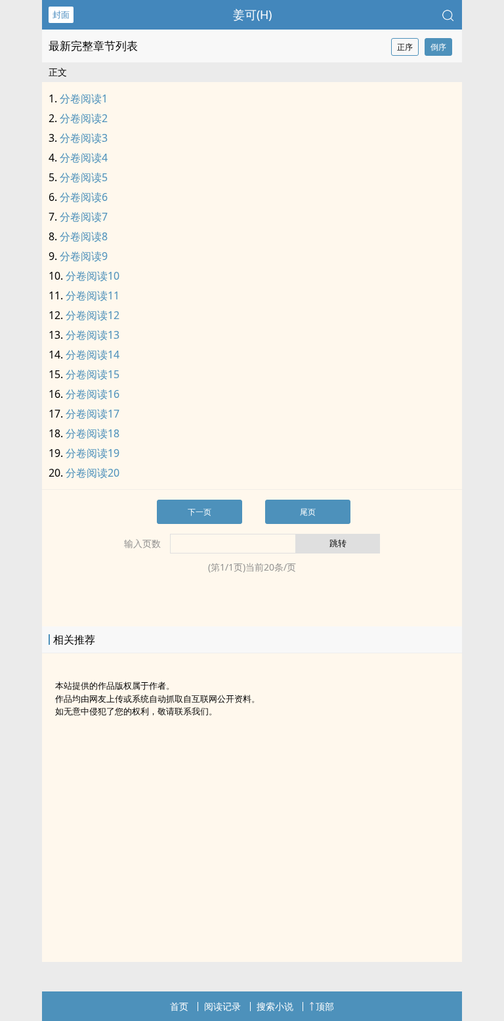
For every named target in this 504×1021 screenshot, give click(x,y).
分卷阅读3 (84, 138)
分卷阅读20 (92, 473)
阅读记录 (222, 1006)
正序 (405, 47)
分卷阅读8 (84, 236)
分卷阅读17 (92, 413)
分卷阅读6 (84, 197)
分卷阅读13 (92, 335)
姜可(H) (252, 14)
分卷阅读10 (92, 276)
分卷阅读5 (84, 177)
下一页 (199, 511)
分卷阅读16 (92, 394)
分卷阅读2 (84, 118)
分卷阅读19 (92, 453)
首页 (179, 1006)
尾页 (308, 511)
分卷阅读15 (92, 374)
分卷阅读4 (84, 157)
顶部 (325, 1006)
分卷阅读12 (92, 315)
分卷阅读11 (92, 295)
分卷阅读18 (92, 433)
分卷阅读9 (84, 256)
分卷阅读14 (92, 354)
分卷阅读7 (84, 216)
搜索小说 (275, 1006)
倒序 (438, 47)
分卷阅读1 (84, 98)
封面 (61, 14)
